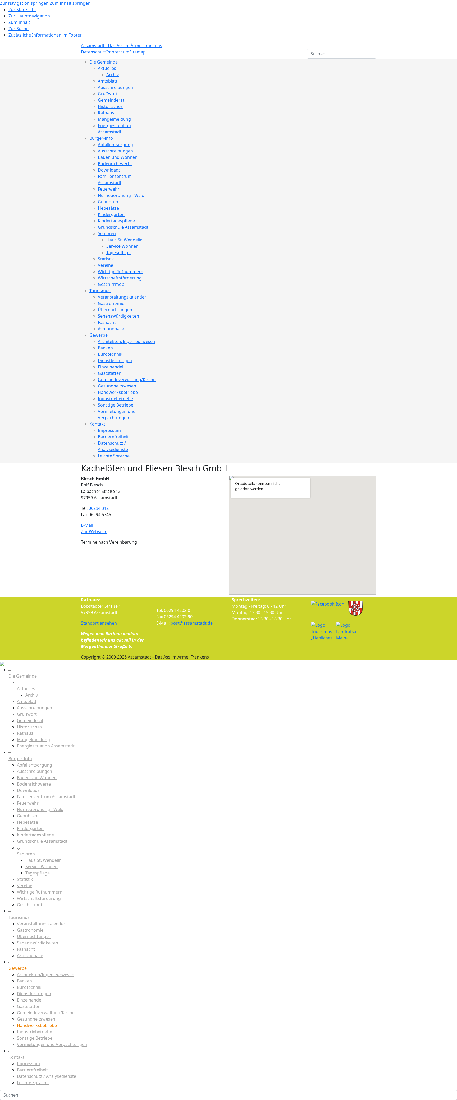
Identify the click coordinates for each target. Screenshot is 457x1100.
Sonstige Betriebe (115, 405)
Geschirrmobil (112, 284)
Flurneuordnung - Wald (121, 195)
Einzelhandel (110, 367)
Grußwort (108, 94)
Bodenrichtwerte (115, 163)
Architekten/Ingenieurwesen (126, 341)
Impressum (117, 52)
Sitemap (137, 52)
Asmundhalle (111, 329)
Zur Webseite (94, 531)
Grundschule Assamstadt (123, 227)
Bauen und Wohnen (118, 157)
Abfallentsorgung (115, 144)
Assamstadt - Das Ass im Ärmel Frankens (121, 45)
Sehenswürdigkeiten (118, 316)
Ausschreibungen (115, 87)
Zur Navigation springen (24, 3)
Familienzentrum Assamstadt (46, 797)
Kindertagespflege (116, 221)
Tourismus (100, 291)
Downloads (109, 170)
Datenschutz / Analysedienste (46, 1076)
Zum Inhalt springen (70, 3)
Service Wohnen (122, 246)
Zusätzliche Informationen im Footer (45, 35)
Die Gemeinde (103, 62)
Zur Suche (18, 28)
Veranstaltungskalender (122, 297)
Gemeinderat (111, 100)
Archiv (112, 75)
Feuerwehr (109, 189)
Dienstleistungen (115, 360)
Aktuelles (107, 68)
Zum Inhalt (19, 22)
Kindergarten (111, 214)
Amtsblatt (107, 81)
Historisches (110, 106)
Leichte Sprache (114, 456)
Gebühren (108, 202)
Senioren (107, 233)
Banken (105, 348)
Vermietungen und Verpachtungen (52, 1044)
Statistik (106, 259)
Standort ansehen (99, 623)
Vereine (105, 265)
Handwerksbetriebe (118, 392)
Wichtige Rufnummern (120, 271)
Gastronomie (111, 303)
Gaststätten (109, 373)
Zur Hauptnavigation (29, 16)
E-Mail (87, 525)
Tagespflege (118, 252)
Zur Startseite (22, 9)
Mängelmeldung (114, 119)
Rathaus (106, 113)
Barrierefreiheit (113, 437)
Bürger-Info (101, 138)
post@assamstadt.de (192, 623)
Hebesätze (108, 208)
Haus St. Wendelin (124, 240)
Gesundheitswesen (117, 386)
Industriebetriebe (115, 399)
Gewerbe (98, 335)
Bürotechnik (110, 354)
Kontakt (97, 424)
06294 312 (99, 508)
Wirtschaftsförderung (120, 278)
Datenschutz (93, 52)
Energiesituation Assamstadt (46, 746)
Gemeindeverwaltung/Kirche (127, 379)
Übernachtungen (115, 310)
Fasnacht (107, 322)
